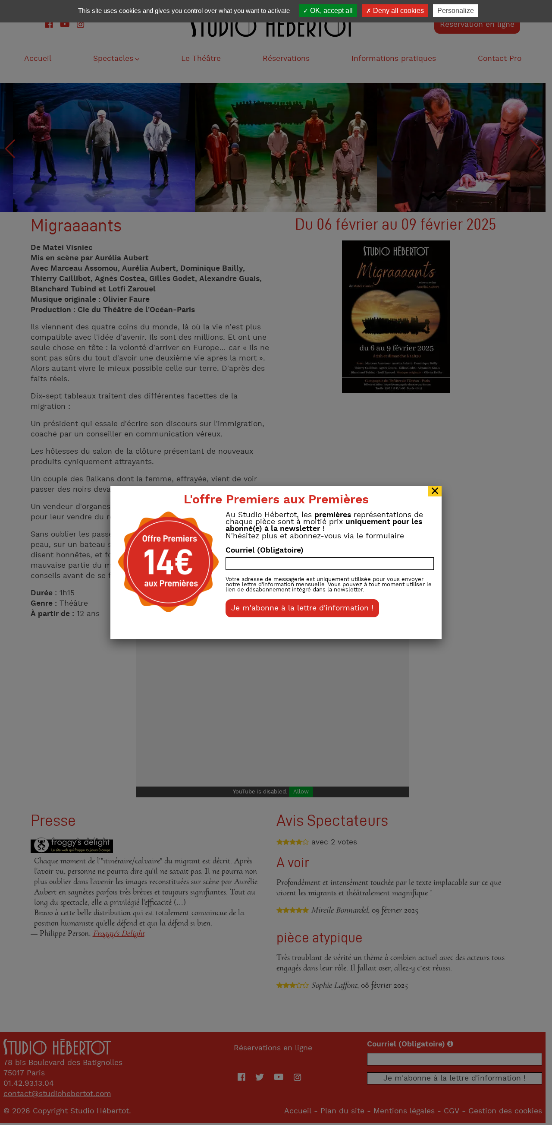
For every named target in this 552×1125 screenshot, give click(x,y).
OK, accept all (330, 10)
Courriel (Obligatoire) (265, 550)
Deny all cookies (397, 10)
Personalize (455, 10)
